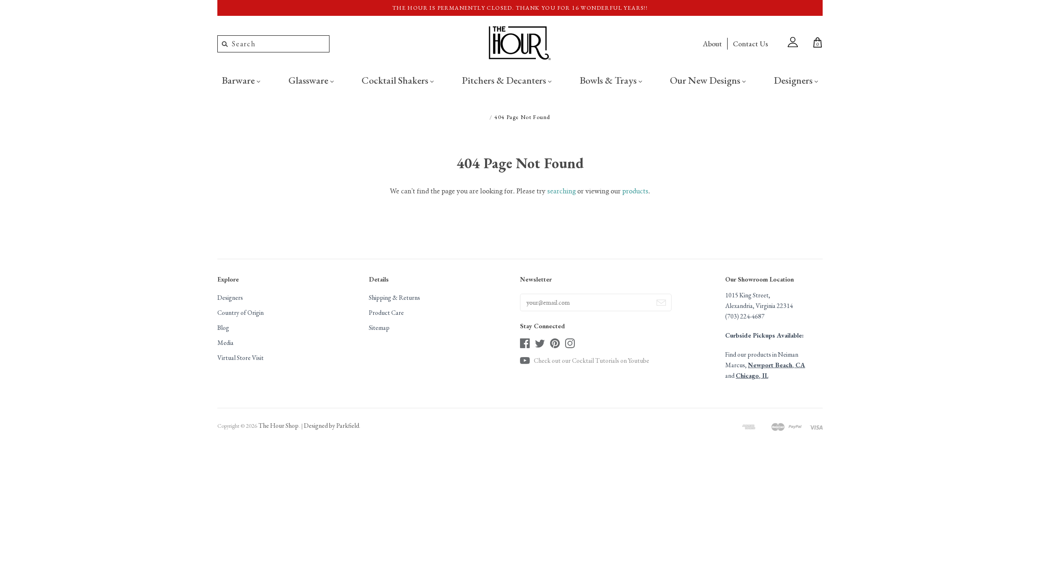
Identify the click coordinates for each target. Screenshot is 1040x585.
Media (225, 342)
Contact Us (750, 43)
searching (561, 191)
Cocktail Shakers (396, 80)
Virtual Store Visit (240, 357)
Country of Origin (240, 312)
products (635, 191)
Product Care (386, 312)
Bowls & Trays (609, 80)
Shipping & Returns (394, 297)
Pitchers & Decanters (505, 80)
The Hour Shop (278, 425)
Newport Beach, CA (776, 365)
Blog (223, 327)
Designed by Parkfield (331, 425)
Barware (239, 80)
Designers (794, 80)
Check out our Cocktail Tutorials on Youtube (591, 360)
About (712, 43)
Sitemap (379, 327)
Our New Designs (706, 80)
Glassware (309, 80)
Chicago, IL (752, 375)
